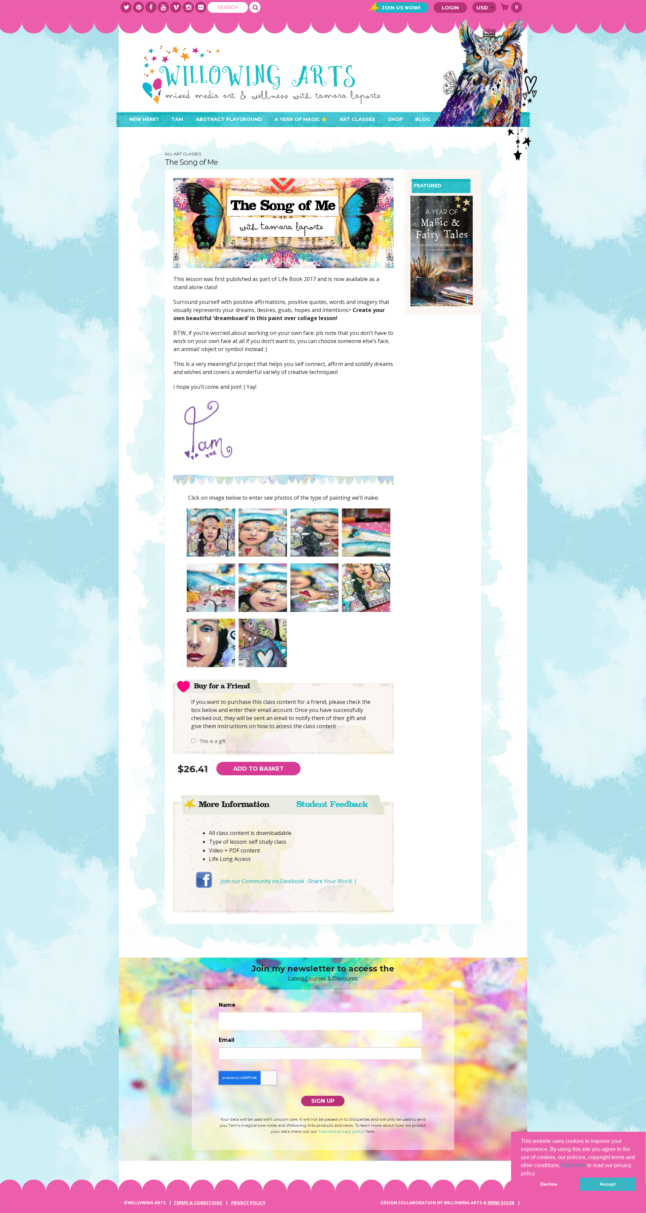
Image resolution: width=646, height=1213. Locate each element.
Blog (422, 119)
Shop (395, 119)
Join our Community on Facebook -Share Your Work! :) (288, 881)
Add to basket (258, 768)
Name (227, 1005)
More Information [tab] (234, 804)
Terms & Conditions (198, 1203)
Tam (177, 119)
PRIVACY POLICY (248, 1203)
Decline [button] (549, 1184)
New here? (144, 119)
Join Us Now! (401, 7)
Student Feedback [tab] (331, 804)
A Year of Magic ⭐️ (301, 119)
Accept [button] (608, 1184)
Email (227, 1040)
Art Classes (357, 119)
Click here (574, 1165)
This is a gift (213, 741)
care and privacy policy (341, 1131)
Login (450, 7)
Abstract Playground (229, 119)
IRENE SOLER (501, 1203)
